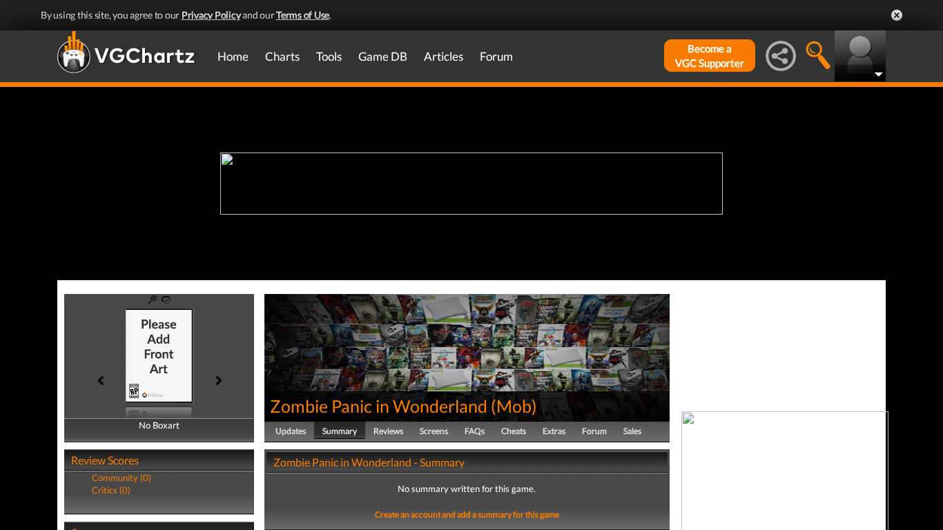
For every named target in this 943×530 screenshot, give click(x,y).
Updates (290, 431)
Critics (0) (111, 489)
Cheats (513, 431)
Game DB (382, 56)
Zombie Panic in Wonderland (378, 405)
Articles (443, 56)
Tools (329, 56)
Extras (554, 431)
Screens (434, 431)
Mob (514, 405)
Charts (282, 56)
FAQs (475, 431)
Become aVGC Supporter (709, 55)
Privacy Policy (211, 15)
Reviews (388, 431)
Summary (339, 431)
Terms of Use (302, 15)
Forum (496, 56)
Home (233, 56)
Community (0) (121, 477)
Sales (632, 431)
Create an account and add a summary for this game (467, 514)
